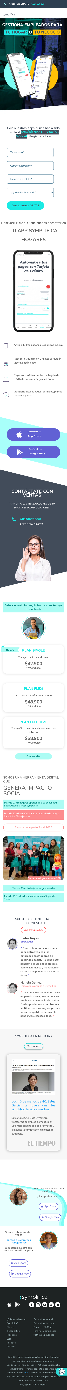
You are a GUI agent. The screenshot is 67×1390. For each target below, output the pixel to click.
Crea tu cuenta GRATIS (25, 205)
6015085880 (37, 3)
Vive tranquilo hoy (33, 930)
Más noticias (33, 1046)
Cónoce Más (33, 756)
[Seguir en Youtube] (44, 1304)
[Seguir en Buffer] (51, 1304)
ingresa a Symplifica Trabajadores (18, 1241)
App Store (50, 1206)
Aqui (26, 1372)
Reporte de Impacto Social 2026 (33, 827)
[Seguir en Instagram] (38, 1304)
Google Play (52, 1217)
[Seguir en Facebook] (31, 1304)
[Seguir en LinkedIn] (57, 1304)
